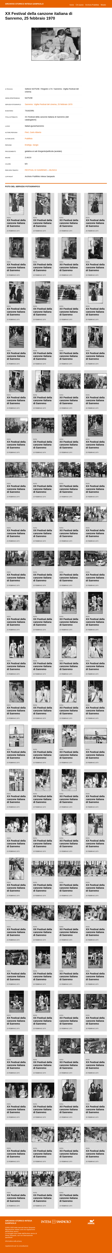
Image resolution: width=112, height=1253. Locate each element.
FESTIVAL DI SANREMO (36, 170)
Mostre (103, 5)
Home (72, 5)
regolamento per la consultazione (16, 1246)
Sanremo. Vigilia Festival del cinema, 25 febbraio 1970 (48, 104)
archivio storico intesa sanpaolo (24, 4)
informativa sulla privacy (13, 1241)
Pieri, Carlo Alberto (33, 132)
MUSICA (53, 170)
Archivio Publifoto (92, 5)
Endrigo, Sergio (31, 145)
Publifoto (28, 138)
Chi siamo (80, 5)
